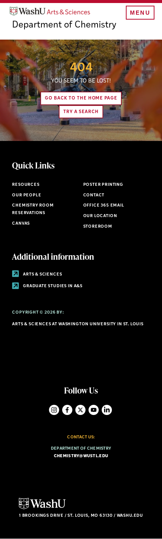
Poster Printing (103, 185)
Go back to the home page (81, 98)
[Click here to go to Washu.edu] (42, 508)
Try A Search (81, 112)
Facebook (67, 410)
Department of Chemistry (64, 25)
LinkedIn (107, 410)
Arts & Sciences (42, 275)
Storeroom (97, 227)
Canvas (21, 224)
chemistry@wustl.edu (81, 456)
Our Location (100, 216)
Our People (26, 195)
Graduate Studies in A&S (52, 286)
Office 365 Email (103, 206)
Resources (25, 185)
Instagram (54, 410)
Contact (94, 195)
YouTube (94, 410)
